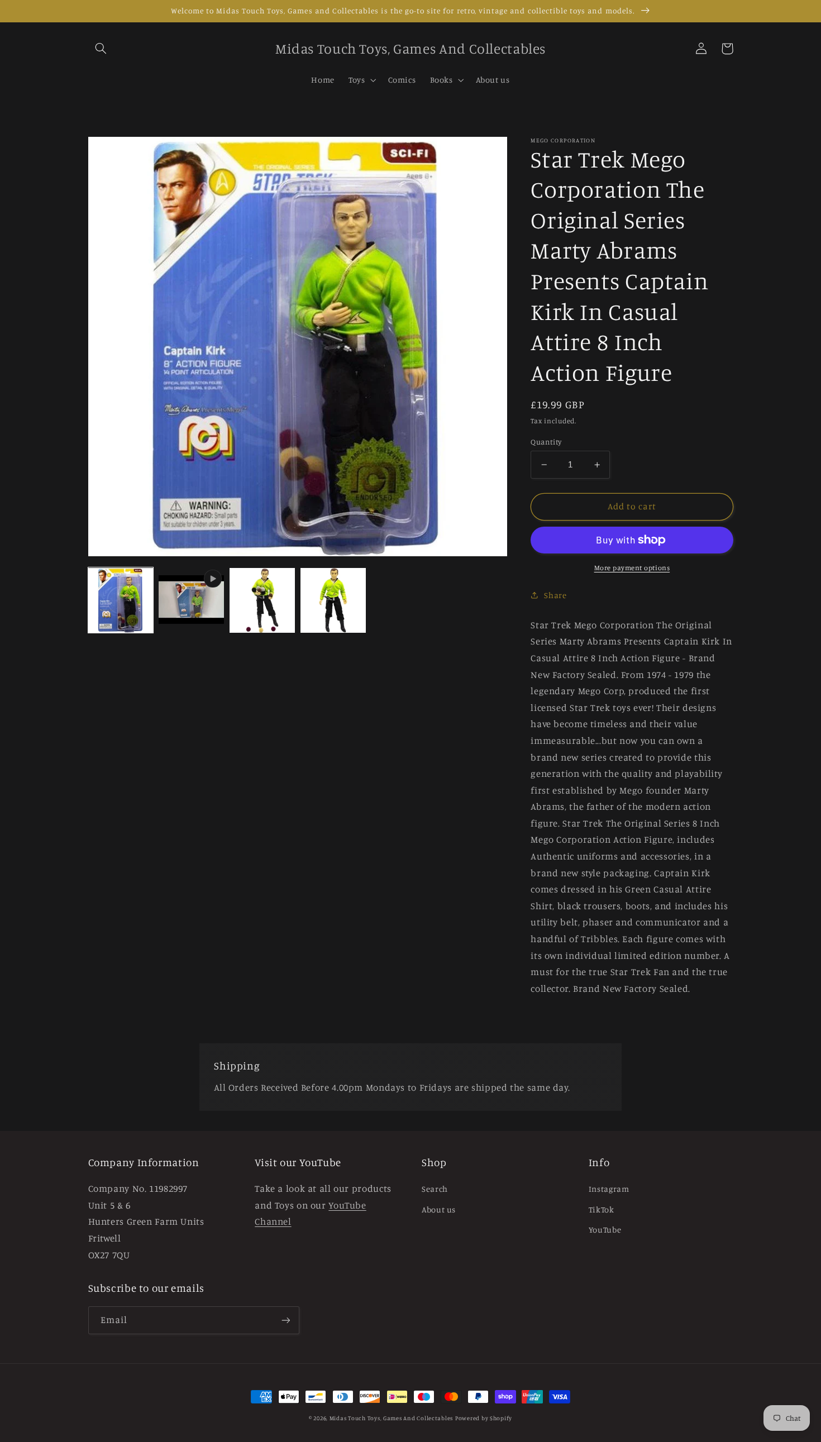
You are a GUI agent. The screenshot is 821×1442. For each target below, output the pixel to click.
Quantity (546, 441)
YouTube (605, 1229)
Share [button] (555, 595)
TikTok (601, 1209)
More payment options (632, 568)
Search (435, 1188)
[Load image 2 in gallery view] (262, 600)
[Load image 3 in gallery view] (332, 600)
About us (439, 1209)
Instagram (609, 1188)
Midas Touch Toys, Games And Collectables (391, 1418)
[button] (101, 48)
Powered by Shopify (483, 1418)
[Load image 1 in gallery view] (120, 600)
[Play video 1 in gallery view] (191, 600)
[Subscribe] (285, 1320)
